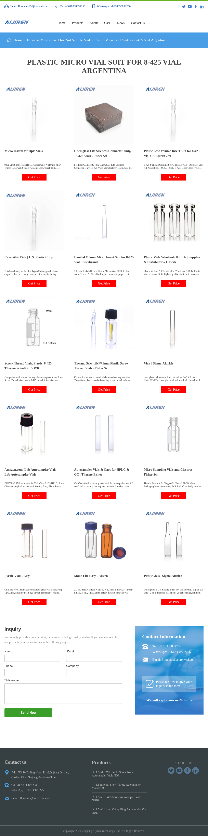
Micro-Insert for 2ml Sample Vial (65, 40)
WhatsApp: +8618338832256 (114, 6)
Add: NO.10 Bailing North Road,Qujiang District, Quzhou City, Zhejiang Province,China (40, 775)
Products (77, 23)
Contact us (138, 23)
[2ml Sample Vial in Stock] (187, 770)
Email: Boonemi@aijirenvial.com (29, 6)
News (121, 23)
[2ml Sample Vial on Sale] (171, 770)
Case (107, 23)
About (94, 23)
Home (61, 23)
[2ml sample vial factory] (25, 22)
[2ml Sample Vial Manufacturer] (179, 770)
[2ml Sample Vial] (195, 770)
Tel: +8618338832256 (72, 6)
